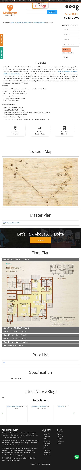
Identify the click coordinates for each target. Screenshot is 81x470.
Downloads (47, 452)
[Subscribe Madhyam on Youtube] (66, 6)
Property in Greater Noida (23, 22)
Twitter (59, 434)
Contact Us (40, 240)
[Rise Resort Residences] (39, 406)
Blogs (59, 443)
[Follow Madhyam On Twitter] (73, 6)
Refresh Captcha (68, 53)
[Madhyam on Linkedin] (70, 6)
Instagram (60, 441)
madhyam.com (45, 464)
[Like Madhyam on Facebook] (77, 6)
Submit (66, 57)
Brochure (2, 53)
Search (52, 12)
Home (12, 22)
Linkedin (60, 439)
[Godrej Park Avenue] (13, 406)
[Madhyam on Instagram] (77, 9)
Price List (2, 40)
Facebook (60, 432)
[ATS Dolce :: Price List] (40, 362)
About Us (46, 434)
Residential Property (39, 22)
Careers (46, 445)
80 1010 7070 (71, 17)
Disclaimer (47, 455)
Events (46, 448)
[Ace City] (61, 406)
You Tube (60, 436)
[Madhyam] (10, 10)
